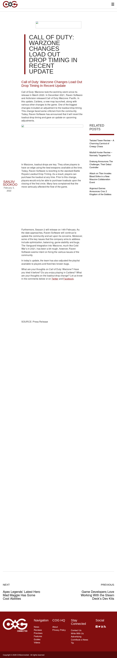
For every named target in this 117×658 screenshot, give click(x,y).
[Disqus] (52, 443)
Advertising (76, 636)
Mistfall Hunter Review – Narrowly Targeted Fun (100, 154)
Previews (38, 632)
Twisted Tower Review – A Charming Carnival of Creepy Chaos (101, 143)
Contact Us (76, 630)
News (36, 626)
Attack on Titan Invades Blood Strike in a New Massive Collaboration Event (100, 178)
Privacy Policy (59, 629)
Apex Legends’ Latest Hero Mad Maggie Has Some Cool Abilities (21, 591)
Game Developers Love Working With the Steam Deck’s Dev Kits (97, 591)
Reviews (38, 629)
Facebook (68, 278)
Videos (37, 642)
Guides (37, 639)
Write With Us (77, 633)
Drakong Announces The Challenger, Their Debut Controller (101, 164)
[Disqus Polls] (52, 369)
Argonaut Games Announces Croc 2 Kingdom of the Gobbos (100, 191)
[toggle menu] (112, 4)
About (55, 626)
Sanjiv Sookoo (10, 183)
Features (38, 636)
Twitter (55, 278)
